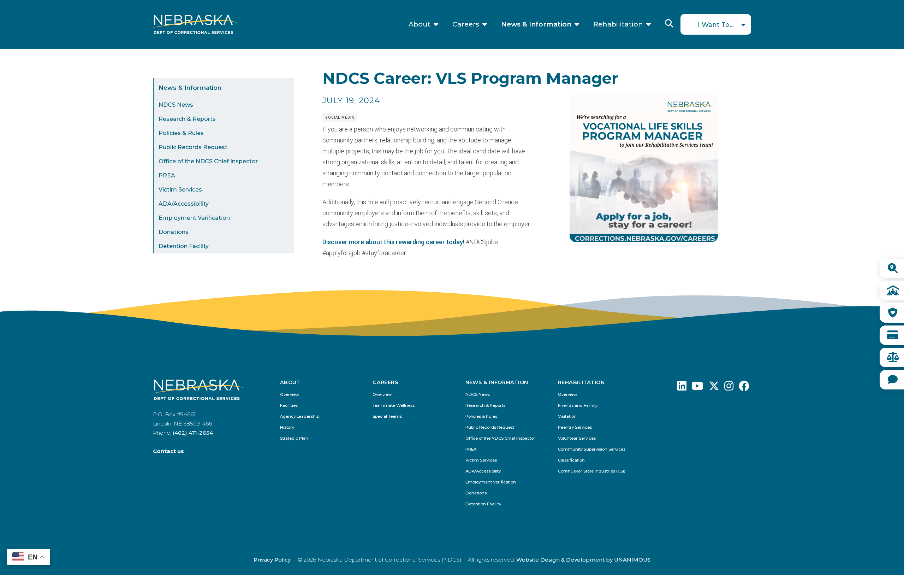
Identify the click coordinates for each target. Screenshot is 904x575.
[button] (644, 240)
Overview (289, 394)
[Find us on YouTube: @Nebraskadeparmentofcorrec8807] (697, 388)
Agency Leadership (299, 416)
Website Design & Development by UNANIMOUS (583, 559)
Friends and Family (577, 405)
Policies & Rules (181, 133)
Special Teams (387, 416)
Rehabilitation (618, 24)
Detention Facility (184, 246)
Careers (465, 24)
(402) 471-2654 (193, 432)
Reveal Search (669, 23)
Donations (174, 232)
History (287, 427)
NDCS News (176, 104)
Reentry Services (575, 427)
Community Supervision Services (591, 449)
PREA (167, 175)
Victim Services (180, 189)
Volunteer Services (577, 438)
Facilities (289, 405)
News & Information (536, 24)
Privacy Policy (272, 559)
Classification (571, 460)
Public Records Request (193, 147)
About (419, 24)
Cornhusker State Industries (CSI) (591, 471)
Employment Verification (194, 218)
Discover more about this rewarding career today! (393, 242)
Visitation (567, 416)
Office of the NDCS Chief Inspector (208, 161)
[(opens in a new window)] (681, 388)
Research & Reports (187, 119)
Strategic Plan (294, 438)
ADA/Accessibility (184, 203)
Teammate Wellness (394, 405)
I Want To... (716, 25)
